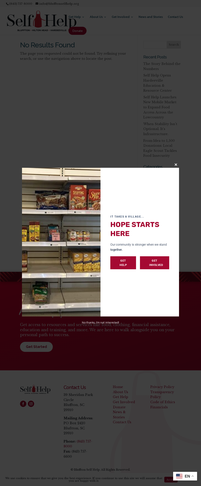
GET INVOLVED (156, 263)
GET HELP (123, 263)
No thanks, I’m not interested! (100, 322)
